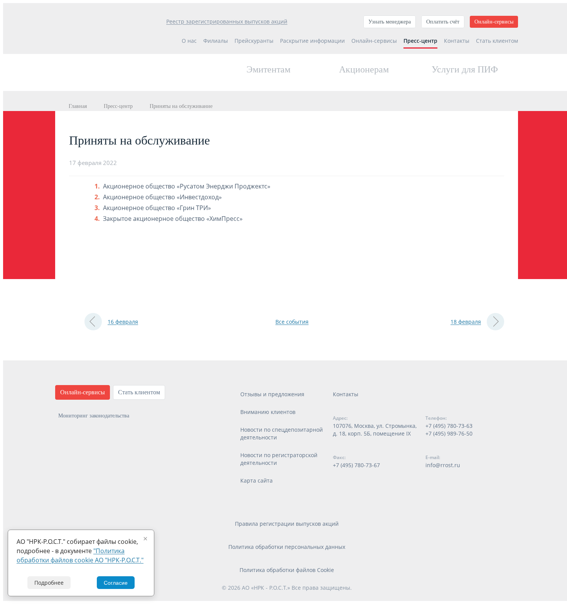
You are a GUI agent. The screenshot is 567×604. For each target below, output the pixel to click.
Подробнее (49, 582)
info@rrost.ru (442, 465)
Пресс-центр (420, 41)
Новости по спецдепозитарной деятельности (281, 433)
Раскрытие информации (312, 41)
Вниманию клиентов (267, 412)
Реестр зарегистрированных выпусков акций (226, 21)
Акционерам (364, 69)
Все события (292, 321)
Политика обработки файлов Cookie (287, 570)
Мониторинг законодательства (93, 416)
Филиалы (215, 41)
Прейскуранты (254, 41)
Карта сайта (256, 480)
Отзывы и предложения (272, 394)
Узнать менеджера (389, 22)
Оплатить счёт (442, 22)
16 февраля (123, 321)
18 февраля (466, 321)
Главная (78, 106)
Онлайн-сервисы (493, 22)
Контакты (456, 41)
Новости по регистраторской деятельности (278, 458)
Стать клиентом (497, 41)
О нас (189, 41)
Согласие (116, 583)
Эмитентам (268, 69)
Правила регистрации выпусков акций (287, 523)
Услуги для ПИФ (465, 69)
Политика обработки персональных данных (286, 546)
